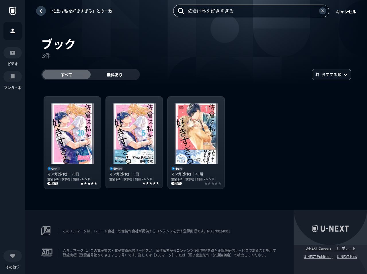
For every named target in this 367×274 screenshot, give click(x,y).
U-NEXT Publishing (318, 256)
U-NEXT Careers (318, 248)
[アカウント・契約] (12, 31)
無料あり (115, 74)
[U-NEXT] (12, 10)
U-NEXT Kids (347, 256)
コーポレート (345, 248)
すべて (66, 74)
